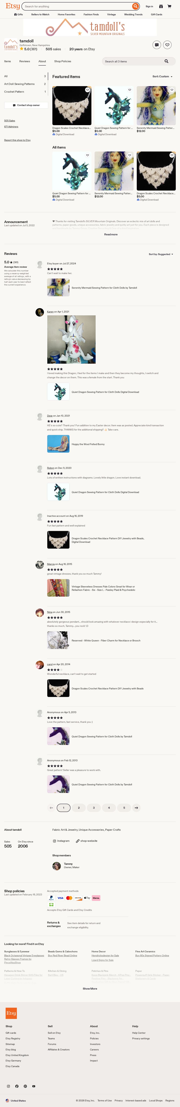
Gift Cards (156, 14)
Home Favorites (66, 14)
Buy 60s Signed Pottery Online (152, 955)
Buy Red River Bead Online (62, 955)
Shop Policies (62, 61)
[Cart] (169, 6)
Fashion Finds (91, 14)
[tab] (26, 76)
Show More (90, 988)
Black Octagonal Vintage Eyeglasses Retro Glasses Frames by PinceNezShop (24, 959)
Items (7, 61)
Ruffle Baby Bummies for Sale (20, 983)
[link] (51, 808)
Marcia (51, 564)
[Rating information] (22, 49)
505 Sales (9, 120)
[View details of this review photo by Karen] (71, 339)
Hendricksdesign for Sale (105, 955)
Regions (169, 1100)
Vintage (111, 14)
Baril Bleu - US (55, 975)
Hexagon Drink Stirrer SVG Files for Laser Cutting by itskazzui (23, 977)
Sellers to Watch (40, 14)
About (42, 61)
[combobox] (76, 6)
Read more (111, 234)
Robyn (50, 467)
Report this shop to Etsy (17, 140)
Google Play (44, 1078)
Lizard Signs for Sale (103, 960)
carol (50, 664)
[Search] (135, 6)
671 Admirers (11, 126)
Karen (50, 311)
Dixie (50, 415)
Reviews (24, 61)
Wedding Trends (133, 14)
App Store (17, 1078)
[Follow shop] (167, 45)
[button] (157, 45)
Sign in (149, 6)
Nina (49, 612)
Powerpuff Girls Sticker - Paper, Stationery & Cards (152, 977)
